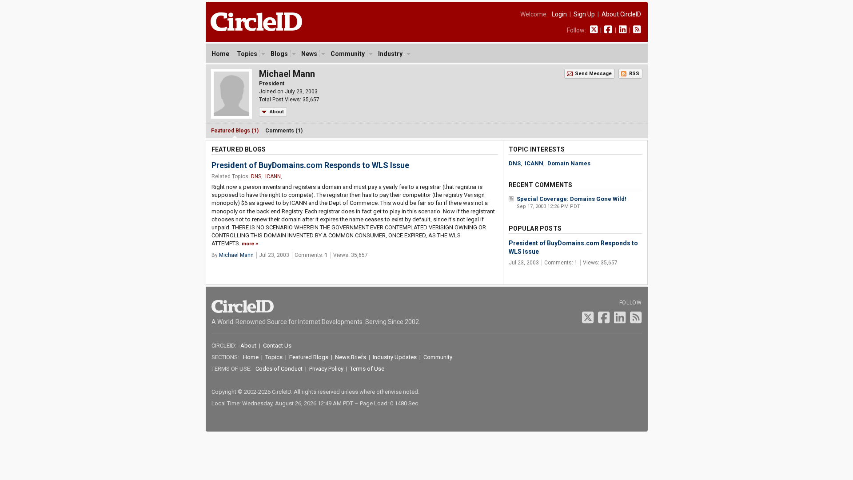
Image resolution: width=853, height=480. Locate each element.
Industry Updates (395, 357)
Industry (390, 53)
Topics (247, 53)
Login (559, 14)
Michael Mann (236, 255)
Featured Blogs (308, 357)
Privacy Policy (326, 368)
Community (348, 53)
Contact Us (277, 345)
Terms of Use (367, 368)
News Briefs (350, 357)
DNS (256, 176)
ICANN (273, 176)
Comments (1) (284, 131)
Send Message (593, 73)
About (277, 112)
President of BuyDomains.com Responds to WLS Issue (310, 165)
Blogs (279, 53)
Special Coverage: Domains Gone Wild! (571, 199)
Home (220, 53)
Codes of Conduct (279, 368)
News (309, 53)
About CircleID (621, 14)
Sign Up (584, 14)
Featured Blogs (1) (235, 131)
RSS (634, 73)
